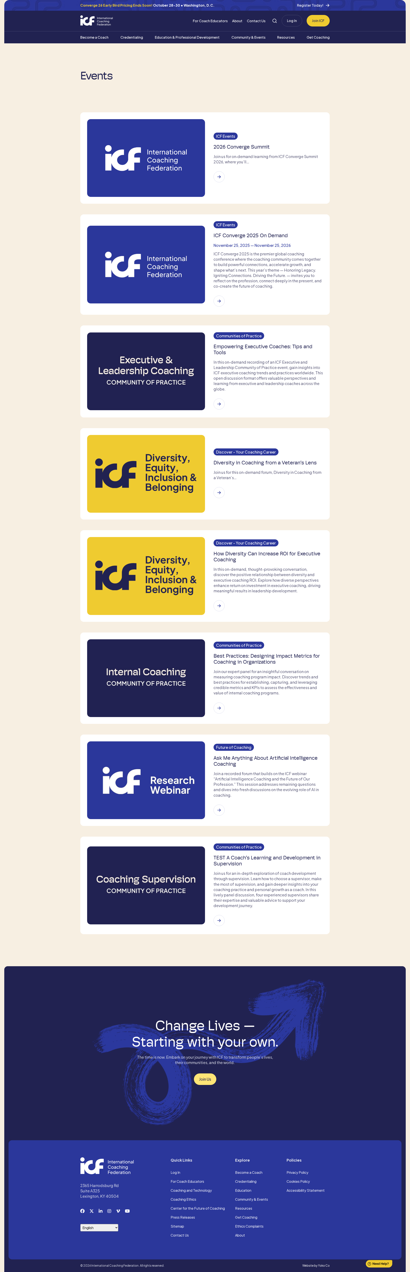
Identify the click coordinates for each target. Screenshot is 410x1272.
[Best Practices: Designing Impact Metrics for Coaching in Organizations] (219, 708)
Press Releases (183, 1217)
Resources (286, 37)
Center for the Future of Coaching (198, 1209)
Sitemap (177, 1226)
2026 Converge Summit (242, 147)
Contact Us (256, 21)
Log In (292, 20)
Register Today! (310, 5)
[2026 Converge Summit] (219, 176)
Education (243, 1191)
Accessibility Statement (306, 1191)
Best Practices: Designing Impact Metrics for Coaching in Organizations (267, 659)
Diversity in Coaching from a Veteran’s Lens (265, 463)
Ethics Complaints (249, 1226)
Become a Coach (94, 37)
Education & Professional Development (187, 37)
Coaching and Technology (191, 1191)
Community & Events (248, 37)
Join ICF (318, 20)
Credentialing (131, 37)
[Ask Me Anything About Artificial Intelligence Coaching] (219, 810)
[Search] (274, 20)
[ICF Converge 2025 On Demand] (219, 301)
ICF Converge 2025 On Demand (251, 236)
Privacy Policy (297, 1173)
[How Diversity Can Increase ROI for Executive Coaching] (219, 605)
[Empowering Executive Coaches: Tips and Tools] (219, 404)
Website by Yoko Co (316, 1265)
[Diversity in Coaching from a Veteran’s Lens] (219, 492)
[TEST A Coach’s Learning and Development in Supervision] (219, 920)
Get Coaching (318, 37)
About (237, 21)
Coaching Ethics (183, 1200)
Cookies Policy (298, 1182)
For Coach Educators (210, 21)
